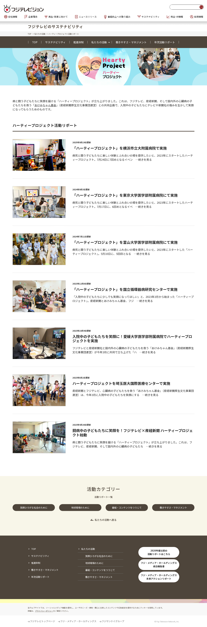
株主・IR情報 (177, 16)
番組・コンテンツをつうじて (100, 570)
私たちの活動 (39, 34)
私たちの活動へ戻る (106, 520)
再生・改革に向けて (58, 16)
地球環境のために (94, 563)
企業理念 (32, 16)
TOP (29, 34)
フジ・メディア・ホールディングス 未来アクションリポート (159, 577)
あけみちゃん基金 (45, 105)
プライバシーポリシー (44, 611)
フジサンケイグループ (113, 621)
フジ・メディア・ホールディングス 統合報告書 (159, 564)
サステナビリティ (151, 16)
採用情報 (198, 16)
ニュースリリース (88, 16)
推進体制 (78, 42)
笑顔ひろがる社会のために (99, 556)
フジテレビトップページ (42, 621)
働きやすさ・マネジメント (131, 42)
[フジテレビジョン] (38, 8)
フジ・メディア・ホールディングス (78, 621)
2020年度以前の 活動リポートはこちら (158, 552)
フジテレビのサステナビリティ (55, 26)
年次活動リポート (164, 42)
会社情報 (12, 16)
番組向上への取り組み (119, 16)
